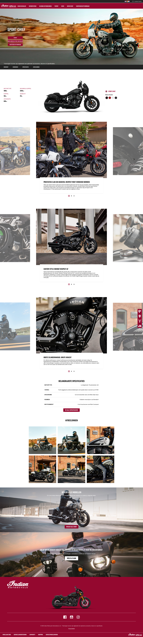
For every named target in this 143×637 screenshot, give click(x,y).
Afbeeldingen (36, 67)
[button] (9, 159)
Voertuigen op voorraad (82, 6)
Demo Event (70, 6)
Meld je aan (71, 558)
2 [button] (71, 196)
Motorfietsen (32, 6)
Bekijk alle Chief (71, 527)
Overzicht (6, 67)
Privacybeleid (71, 628)
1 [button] (69, 196)
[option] (71, 158)
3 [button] (74, 196)
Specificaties (25, 67)
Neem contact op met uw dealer (15, 41)
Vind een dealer (22, 6)
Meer (62, 6)
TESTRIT (56, 6)
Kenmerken (15, 67)
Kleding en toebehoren (45, 6)
